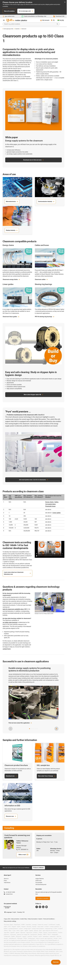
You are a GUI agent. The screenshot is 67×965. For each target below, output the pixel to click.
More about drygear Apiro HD (32, 394)
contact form (6, 649)
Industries (17, 28)
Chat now (56, 962)
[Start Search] (57, 24)
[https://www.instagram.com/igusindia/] (40, 907)
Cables (56, 502)
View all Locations (9, 11)
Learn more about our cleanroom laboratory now (13, 573)
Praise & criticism (38, 867)
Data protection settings (10, 921)
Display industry (10, 230)
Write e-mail (22, 854)
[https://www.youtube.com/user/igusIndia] (46, 907)
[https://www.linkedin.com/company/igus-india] (43, 907)
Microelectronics (11, 201)
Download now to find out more (32, 160)
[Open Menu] (4, 20)
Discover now (10, 816)
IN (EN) (62, 20)
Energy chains (49, 502)
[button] (29, 728)
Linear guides (57, 513)
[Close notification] (65, 2)
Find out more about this (19, 723)
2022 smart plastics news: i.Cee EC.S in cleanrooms (32, 479)
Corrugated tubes (50, 504)
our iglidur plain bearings (10, 622)
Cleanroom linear (10, 316)
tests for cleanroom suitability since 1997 (15, 609)
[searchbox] (30, 24)
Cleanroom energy (10, 279)
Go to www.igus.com (25, 11)
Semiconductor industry (45, 201)
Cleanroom (40, 279)
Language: (11, 912)
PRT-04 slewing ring (43, 316)
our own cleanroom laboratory (11, 70)
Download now (10, 776)
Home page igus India (8, 28)
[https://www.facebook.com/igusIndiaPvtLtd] (36, 907)
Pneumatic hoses (50, 506)
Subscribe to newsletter (43, 898)
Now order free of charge (45, 776)
